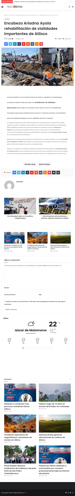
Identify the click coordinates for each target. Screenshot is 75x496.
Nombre (7, 287)
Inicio (7, 15)
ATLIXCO (12, 15)
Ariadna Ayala (30, 164)
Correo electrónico (10, 294)
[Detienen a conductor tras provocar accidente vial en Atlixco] (14, 238)
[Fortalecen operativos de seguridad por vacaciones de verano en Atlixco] (37, 238)
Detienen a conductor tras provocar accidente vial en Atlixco (13, 247)
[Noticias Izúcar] (14, 7)
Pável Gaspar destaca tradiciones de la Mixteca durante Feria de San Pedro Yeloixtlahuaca (20, 469)
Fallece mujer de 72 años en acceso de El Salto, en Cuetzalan (54, 405)
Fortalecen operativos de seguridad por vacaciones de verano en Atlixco (37, 247)
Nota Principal (45, 164)
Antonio (10, 38)
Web (40, 294)
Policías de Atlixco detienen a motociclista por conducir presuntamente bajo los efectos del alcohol (54, 469)
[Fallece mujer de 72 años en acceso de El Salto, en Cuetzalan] (55, 393)
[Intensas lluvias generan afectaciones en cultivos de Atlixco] (60, 238)
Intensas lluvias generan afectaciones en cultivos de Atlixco (31, 1)
